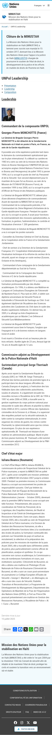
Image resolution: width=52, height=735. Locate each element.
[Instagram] (22, 722)
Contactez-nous (13, 705)
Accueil (4, 26)
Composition (10, 92)
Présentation (10, 85)
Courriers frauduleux (36, 705)
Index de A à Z (39, 712)
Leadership (9, 88)
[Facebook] (16, 722)
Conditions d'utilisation (25, 690)
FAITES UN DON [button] (27, 729)
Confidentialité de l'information (26, 697)
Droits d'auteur (13, 712)
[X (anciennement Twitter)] (28, 722)
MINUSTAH (14, 14)
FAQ (27, 712)
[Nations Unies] (10, 5)
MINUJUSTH (21, 58)
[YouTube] (35, 722)
